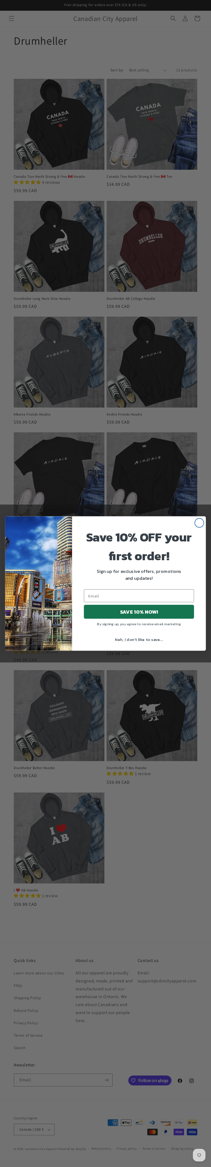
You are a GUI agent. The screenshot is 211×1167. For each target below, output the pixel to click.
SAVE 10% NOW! (139, 612)
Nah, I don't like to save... (139, 639)
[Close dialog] (199, 522)
